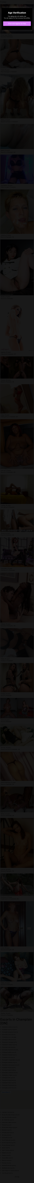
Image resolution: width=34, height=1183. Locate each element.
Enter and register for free (17, 23)
